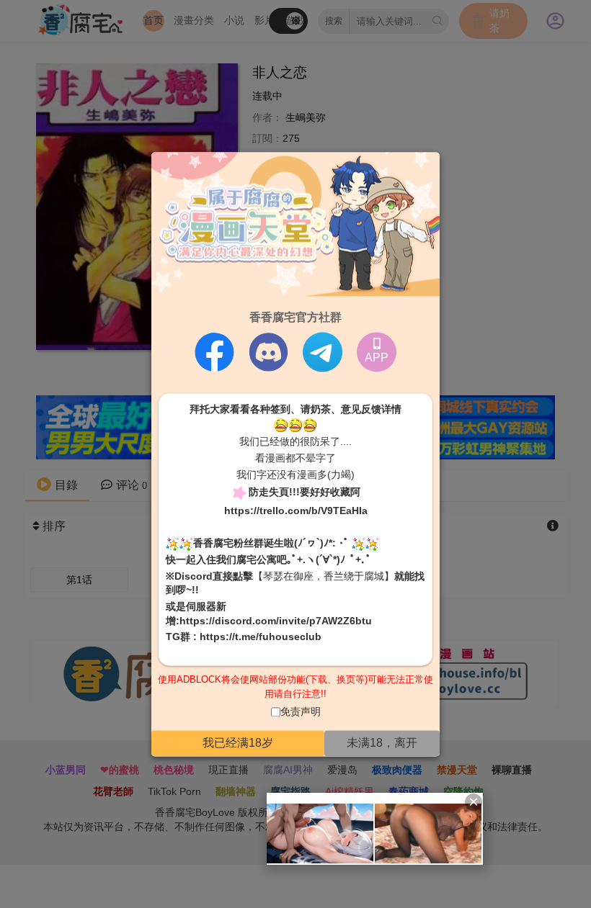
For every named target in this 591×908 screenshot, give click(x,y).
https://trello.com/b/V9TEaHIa (296, 511)
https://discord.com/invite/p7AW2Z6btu (275, 620)
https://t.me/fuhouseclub (260, 637)
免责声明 (300, 712)
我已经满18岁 (238, 743)
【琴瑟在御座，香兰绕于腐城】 (323, 576)
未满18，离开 (382, 743)
